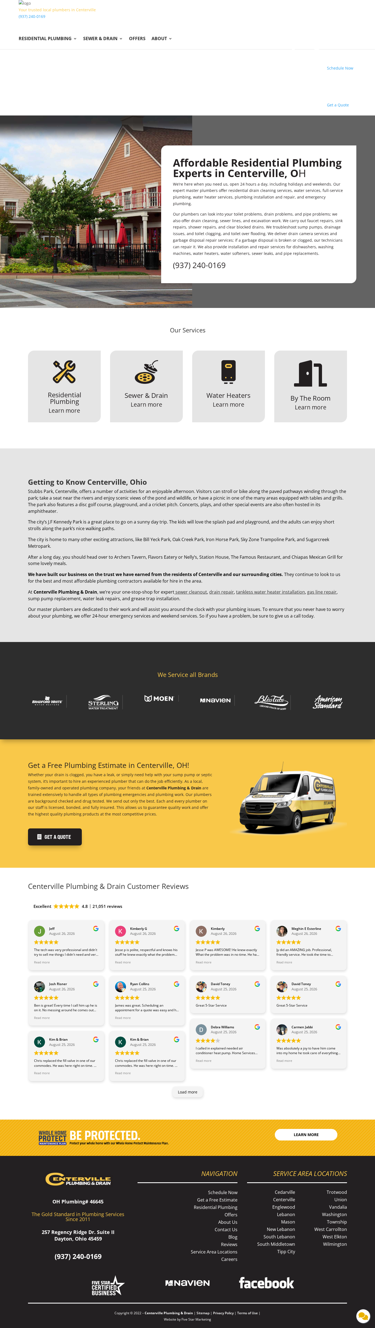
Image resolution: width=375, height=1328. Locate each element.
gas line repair (322, 592)
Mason (288, 1222)
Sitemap (203, 1313)
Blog (232, 1237)
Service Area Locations (214, 1252)
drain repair (221, 592)
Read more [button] (42, 962)
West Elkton (335, 1237)
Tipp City (286, 1252)
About (159, 39)
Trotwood (337, 1192)
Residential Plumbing (45, 39)
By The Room (310, 398)
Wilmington (335, 1244)
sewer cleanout (190, 592)
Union (340, 1200)
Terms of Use (248, 1313)
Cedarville (285, 1192)
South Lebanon (279, 1237)
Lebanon (286, 1214)
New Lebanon (281, 1229)
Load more (187, 1092)
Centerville (284, 1200)
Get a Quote (57, 836)
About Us (227, 1222)
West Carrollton (330, 1229)
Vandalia (338, 1207)
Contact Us (226, 1230)
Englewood (283, 1207)
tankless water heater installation (270, 592)
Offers (137, 39)
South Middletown (276, 1244)
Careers (229, 1259)
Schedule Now (222, 1192)
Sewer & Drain (100, 39)
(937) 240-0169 (32, 16)
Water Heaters (228, 395)
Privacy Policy (223, 1313)
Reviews (229, 1244)
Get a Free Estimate (217, 1200)
